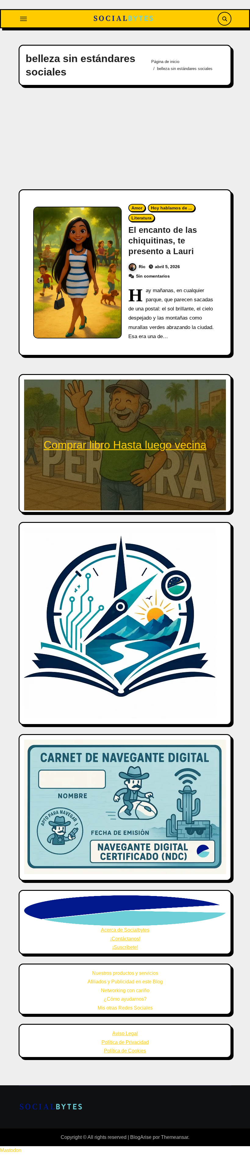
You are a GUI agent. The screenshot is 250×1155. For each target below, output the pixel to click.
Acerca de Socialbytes (125, 930)
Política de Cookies (125, 1050)
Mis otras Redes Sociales (125, 1007)
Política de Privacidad (125, 1042)
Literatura (141, 217)
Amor (136, 207)
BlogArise (141, 1137)
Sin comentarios (153, 276)
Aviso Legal (125, 1033)
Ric (142, 266)
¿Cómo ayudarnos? (125, 999)
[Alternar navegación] (23, 19)
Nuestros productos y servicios (125, 973)
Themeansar (174, 1137)
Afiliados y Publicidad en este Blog (125, 981)
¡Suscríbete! (125, 947)
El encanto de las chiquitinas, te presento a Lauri (162, 241)
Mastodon (10, 1150)
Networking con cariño (125, 990)
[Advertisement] (126, 137)
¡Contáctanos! (125, 938)
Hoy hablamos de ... (171, 207)
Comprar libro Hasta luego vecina (125, 445)
